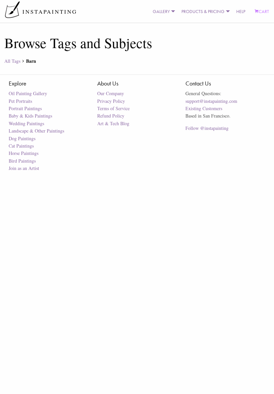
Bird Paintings (22, 161)
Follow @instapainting (207, 128)
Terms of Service (113, 108)
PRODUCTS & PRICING (203, 11)
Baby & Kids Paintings (30, 116)
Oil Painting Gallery (28, 93)
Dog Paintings (22, 138)
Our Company (110, 93)
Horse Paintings (23, 153)
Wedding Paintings (26, 123)
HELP (240, 11)
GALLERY (161, 11)
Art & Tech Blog (113, 123)
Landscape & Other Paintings (36, 131)
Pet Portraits (20, 101)
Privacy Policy (111, 101)
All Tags (12, 61)
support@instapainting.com (211, 101)
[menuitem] (162, 11)
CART (264, 11)
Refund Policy (110, 116)
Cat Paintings (21, 146)
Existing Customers (203, 108)
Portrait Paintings (25, 108)
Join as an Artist (24, 168)
